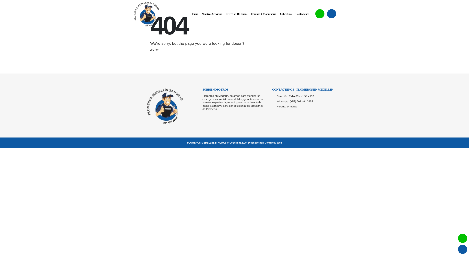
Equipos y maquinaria (263, 14)
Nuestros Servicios (212, 14)
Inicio (195, 14)
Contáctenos (302, 14)
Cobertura (286, 14)
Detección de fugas (236, 14)
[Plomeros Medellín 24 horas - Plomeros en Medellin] (146, 14)
